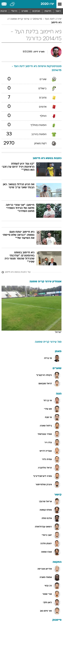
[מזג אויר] (12, 4)
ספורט (25, 11)
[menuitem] (47, 11)
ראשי (58, 11)
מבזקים (36, 11)
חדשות (47, 11)
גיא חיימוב (56, 22)
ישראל (58, 332)
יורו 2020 (47, 4)
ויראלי (14, 11)
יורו (59, 19)
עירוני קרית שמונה (19, 19)
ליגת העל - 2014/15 (44, 19)
